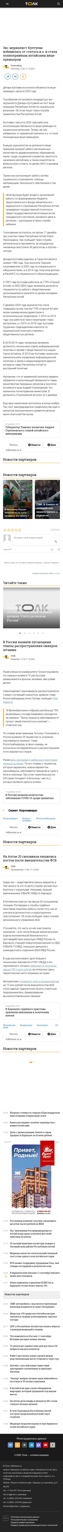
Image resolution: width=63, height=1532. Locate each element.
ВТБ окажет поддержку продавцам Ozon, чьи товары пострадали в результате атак (34, 1265)
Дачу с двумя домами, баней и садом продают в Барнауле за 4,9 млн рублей (31, 1134)
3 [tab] (29, 633)
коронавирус (10, 818)
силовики (42, 1025)
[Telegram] (7, 76)
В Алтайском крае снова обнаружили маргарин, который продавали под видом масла (33, 1391)
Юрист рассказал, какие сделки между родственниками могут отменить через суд (34, 1357)
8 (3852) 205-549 (14, 1502)
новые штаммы (26, 819)
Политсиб (15, 69)
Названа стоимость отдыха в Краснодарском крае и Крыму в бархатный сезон (35, 1114)
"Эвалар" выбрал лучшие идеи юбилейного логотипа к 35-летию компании (33, 1380)
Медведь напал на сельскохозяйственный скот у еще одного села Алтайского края (33, 1255)
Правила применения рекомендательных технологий (34, 1525)
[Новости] (34, 445)
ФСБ (58, 1025)
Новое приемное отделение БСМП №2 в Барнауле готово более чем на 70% (31, 1284)
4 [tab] (33, 633)
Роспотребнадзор (45, 818)
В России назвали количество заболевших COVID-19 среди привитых (30, 796)
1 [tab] (20, 633)
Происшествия (17, 870)
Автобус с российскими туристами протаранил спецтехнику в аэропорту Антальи (31, 1368)
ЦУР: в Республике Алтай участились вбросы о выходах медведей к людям (35, 1328)
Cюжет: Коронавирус (22, 810)
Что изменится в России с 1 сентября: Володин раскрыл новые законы (31, 1338)
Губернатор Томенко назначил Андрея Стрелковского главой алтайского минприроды (30, 430)
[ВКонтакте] (15, 76)
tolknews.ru (16, 1466)
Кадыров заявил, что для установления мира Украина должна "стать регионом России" (29, 614)
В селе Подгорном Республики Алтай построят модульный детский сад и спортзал (30, 1413)
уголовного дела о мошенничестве (39, 981)
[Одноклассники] (22, 76)
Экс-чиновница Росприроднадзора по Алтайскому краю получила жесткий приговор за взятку (31, 1233)
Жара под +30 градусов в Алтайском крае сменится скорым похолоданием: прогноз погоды (33, 1316)
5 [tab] (38, 633)
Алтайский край (9, 1026)
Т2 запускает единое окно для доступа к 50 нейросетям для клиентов (33, 1347)
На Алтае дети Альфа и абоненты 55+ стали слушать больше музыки (33, 1403)
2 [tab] (24, 633)
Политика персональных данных (25, 1517)
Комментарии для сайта (46, 573)
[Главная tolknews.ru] (31, 4)
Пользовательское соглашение (24, 1520)
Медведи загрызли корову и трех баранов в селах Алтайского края (34, 1425)
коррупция (26, 1025)
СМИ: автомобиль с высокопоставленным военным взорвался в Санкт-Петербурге (33, 1305)
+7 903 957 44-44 (14, 1490)
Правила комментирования (23, 1522)
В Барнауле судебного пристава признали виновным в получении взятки (27, 1012)
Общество (15, 659)
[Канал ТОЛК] (51, 445)
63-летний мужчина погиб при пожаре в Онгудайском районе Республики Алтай (32, 1245)
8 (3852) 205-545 (14, 1498)
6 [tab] (42, 633)
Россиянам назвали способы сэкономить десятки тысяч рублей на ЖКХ (33, 1222)
